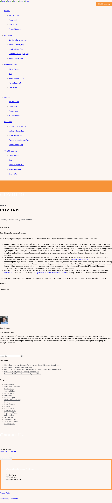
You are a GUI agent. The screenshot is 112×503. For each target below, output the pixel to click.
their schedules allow (80, 259)
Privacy (7, 406)
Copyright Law (9, 391)
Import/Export (10, 397)
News (4, 220)
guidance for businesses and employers (51, 272)
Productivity (9, 408)
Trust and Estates (11, 421)
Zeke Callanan (26, 220)
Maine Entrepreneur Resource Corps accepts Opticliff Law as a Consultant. (32, 365)
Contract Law (9, 389)
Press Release (12, 220)
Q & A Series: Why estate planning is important (21, 371)
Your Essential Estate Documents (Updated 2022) (22, 374)
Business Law (9, 384)
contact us (8, 272)
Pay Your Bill (5, 458)
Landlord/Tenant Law (12, 400)
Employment (9, 393)
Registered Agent (11, 413)
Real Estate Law (10, 411)
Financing (8, 395)
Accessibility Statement (9, 498)
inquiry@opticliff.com (8, 451)
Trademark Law (10, 419)
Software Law (9, 415)
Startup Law (8, 417)
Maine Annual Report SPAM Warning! (18, 367)
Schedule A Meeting (104, 4)
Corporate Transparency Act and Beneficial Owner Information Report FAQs (32, 369)
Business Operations (12, 386)
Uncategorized (9, 424)
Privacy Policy (5, 493)
